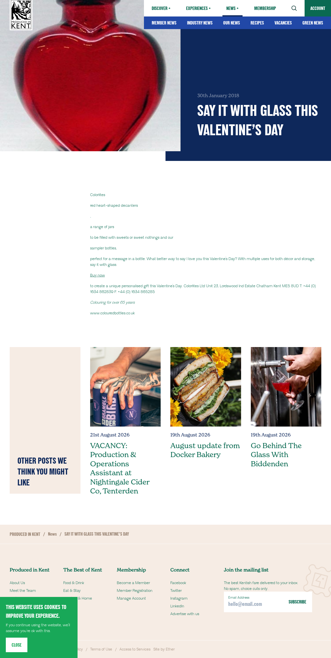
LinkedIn (177, 606)
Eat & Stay (72, 591)
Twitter (176, 591)
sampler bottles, (103, 248)
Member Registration (134, 591)
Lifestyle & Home (77, 598)
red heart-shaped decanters (114, 205)
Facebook (178, 583)
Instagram (179, 598)
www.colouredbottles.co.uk (112, 313)
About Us (17, 583)
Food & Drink (73, 583)
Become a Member (133, 583)
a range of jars (102, 227)
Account (317, 8)
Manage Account (131, 598)
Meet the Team (23, 591)
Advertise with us (184, 614)
